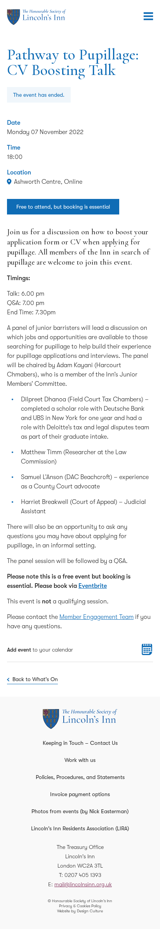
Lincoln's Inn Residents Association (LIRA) (80, 828)
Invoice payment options (80, 794)
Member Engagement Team (96, 617)
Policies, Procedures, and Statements (80, 777)
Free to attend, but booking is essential (63, 207)
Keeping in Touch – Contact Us (80, 743)
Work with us (80, 760)
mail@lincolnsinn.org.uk (83, 884)
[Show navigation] (148, 16)
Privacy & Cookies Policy (80, 906)
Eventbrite (92, 585)
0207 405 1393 (82, 875)
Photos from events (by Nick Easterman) (80, 811)
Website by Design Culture (80, 911)
